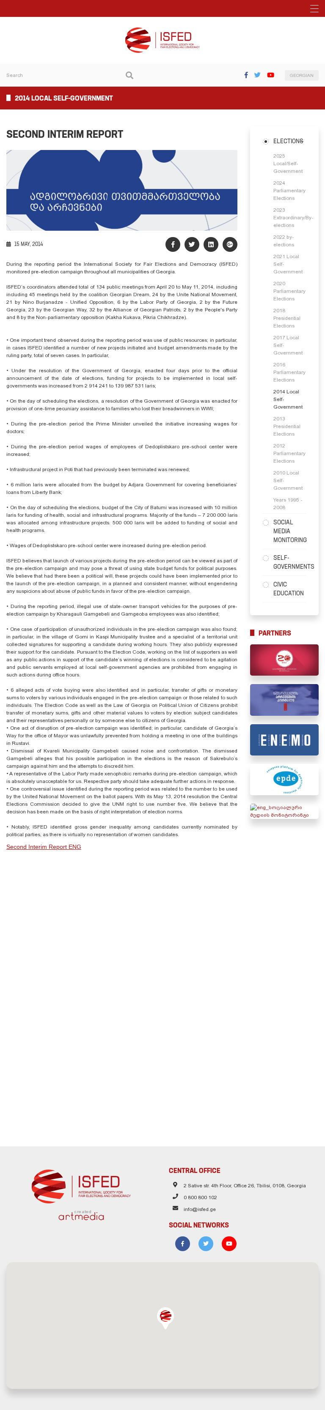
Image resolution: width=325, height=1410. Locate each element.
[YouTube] (270, 75)
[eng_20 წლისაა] (284, 660)
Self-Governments (289, 562)
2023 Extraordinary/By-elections (289, 217)
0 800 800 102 (200, 1197)
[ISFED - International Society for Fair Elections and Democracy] (162, 31)
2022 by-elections (283, 241)
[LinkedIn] (211, 244)
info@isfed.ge (200, 1209)
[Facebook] (246, 75)
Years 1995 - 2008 (288, 503)
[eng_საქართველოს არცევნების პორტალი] (284, 699)
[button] (165, 1318)
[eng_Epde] (284, 779)
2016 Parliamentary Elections (289, 372)
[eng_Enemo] (284, 739)
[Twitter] (257, 75)
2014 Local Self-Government (288, 399)
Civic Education (288, 589)
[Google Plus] (230, 244)
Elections (288, 141)
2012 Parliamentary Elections (289, 453)
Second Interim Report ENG (43, 846)
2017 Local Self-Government (288, 345)
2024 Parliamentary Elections (289, 190)
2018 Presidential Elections (286, 318)
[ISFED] (81, 1184)
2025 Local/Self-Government (288, 163)
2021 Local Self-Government (288, 264)
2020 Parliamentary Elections (289, 291)
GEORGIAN (302, 75)
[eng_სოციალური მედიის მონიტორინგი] (284, 811)
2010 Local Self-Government (288, 480)
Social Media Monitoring (289, 531)
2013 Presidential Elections (286, 426)
